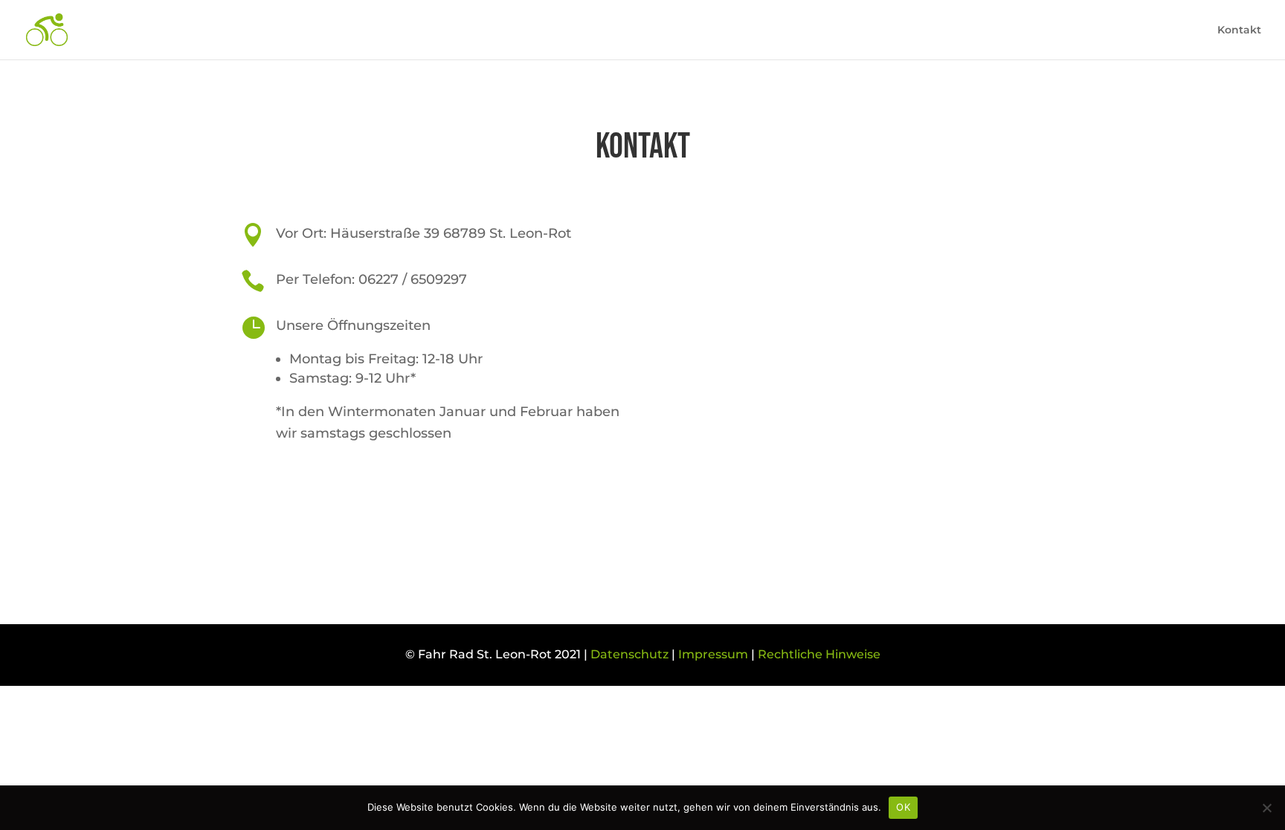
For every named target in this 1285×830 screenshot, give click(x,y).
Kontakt (1239, 30)
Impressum (713, 654)
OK (903, 807)
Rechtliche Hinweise (819, 654)
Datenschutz (629, 654)
